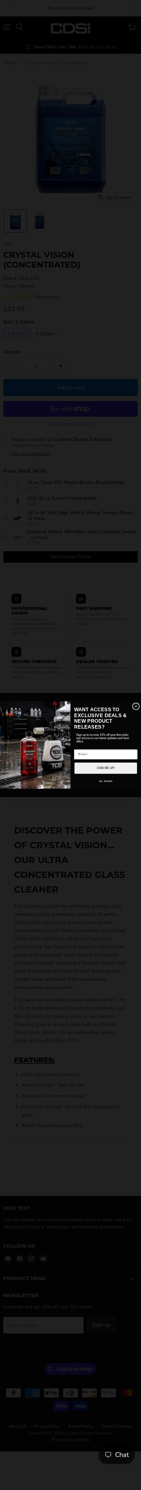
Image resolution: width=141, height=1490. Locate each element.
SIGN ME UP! (105, 768)
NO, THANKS (105, 781)
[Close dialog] (136, 706)
